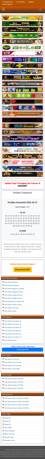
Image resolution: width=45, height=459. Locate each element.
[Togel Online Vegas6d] (22, 122)
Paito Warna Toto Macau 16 (12, 324)
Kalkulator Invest (9, 440)
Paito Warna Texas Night (12, 369)
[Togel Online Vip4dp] (22, 80)
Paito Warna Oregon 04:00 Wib (13, 379)
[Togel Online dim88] (22, 26)
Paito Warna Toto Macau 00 (12, 334)
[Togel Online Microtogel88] (22, 62)
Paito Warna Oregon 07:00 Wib (13, 385)
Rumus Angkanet (7, 4)
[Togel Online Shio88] (22, 128)
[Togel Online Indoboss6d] (22, 68)
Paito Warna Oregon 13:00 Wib (13, 382)
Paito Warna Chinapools (11, 285)
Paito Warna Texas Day (11, 359)
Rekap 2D (7, 418)
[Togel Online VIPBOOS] (22, 20)
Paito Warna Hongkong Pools (13, 295)
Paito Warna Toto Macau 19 (12, 327)
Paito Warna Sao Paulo (11, 308)
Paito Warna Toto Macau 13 (12, 321)
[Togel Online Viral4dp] (22, 55)
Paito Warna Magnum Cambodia (14, 288)
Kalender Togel (9, 437)
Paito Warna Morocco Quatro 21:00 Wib (16, 401)
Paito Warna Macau (10, 340)
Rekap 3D (7, 421)
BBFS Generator (9, 434)
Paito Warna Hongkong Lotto (13, 298)
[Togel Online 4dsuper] (22, 31)
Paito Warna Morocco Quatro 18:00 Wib (16, 398)
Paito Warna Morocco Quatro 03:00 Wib (16, 408)
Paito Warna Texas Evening (12, 362)
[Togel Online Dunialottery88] (22, 116)
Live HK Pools (21, 2)
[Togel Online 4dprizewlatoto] (22, 158)
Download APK (22, 269)
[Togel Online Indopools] (22, 164)
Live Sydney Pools (7, 2)
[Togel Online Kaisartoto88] (22, 98)
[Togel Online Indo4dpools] (22, 170)
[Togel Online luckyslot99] (22, 92)
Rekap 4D (7, 424)
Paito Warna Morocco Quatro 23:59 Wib (16, 405)
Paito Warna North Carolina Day (14, 301)
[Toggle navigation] (40, 10)
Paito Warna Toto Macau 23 (12, 337)
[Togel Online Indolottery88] (22, 110)
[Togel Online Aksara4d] (22, 134)
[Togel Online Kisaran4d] (22, 37)
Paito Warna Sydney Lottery (13, 304)
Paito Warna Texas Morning (12, 365)
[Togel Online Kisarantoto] (22, 43)
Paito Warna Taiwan (10, 311)
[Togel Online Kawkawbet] (22, 86)
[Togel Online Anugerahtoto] (22, 146)
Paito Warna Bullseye (11, 282)
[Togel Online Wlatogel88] (22, 104)
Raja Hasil (2, 449)
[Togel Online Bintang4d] (22, 140)
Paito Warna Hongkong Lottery (13, 292)
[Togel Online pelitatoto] (22, 49)
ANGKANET (22, 186)
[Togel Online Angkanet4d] (22, 152)
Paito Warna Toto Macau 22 (12, 330)
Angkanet (31, 2)
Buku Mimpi (8, 427)
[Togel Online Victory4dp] (22, 74)
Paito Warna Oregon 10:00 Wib (13, 388)
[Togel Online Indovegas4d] (22, 176)
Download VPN (22, 349)
